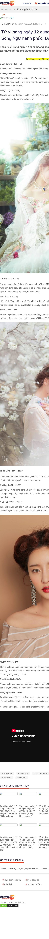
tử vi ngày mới (7, 778)
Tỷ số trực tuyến (20, 869)
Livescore (27, 3)
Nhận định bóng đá (12, 880)
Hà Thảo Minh (6, 24)
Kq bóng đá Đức (34, 884)
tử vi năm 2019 (23, 773)
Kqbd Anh (7, 884)
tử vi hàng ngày (7, 773)
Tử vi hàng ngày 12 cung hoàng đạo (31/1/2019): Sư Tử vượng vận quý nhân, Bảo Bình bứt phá (8, 843)
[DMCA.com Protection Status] (9, 906)
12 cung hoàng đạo (27, 9)
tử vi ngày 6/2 (21, 778)
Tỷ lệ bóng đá (32, 880)
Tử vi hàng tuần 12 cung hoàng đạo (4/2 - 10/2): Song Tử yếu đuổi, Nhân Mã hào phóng (8, 811)
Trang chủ (7, 9)
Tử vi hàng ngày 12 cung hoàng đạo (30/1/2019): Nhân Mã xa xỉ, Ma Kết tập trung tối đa (28, 842)
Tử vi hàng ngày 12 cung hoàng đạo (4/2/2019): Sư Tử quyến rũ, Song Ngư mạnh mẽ (28, 811)
